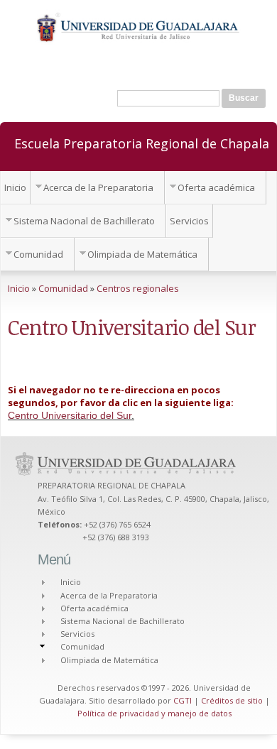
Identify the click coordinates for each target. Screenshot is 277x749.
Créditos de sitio (232, 700)
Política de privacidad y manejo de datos (154, 713)
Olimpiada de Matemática (142, 254)
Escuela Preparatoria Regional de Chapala (141, 143)
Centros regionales (138, 288)
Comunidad (38, 254)
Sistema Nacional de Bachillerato (84, 220)
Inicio (15, 187)
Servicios (189, 220)
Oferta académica (216, 187)
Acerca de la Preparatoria (98, 187)
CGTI (182, 700)
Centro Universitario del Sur (69, 415)
